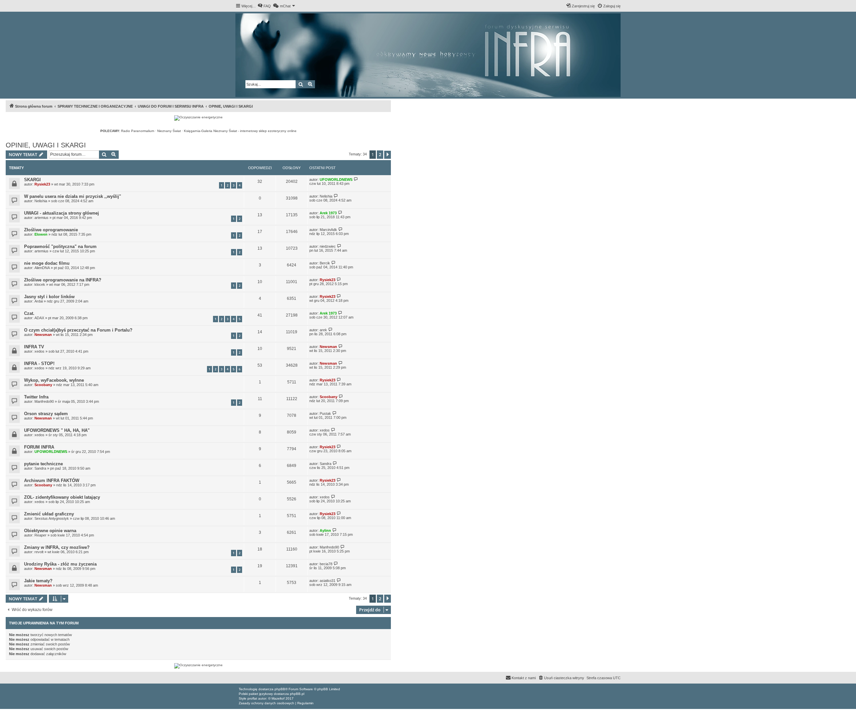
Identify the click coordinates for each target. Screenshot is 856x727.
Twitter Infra (36, 396)
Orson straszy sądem (46, 413)
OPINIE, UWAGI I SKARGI (46, 145)
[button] (387, 155)
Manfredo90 (44, 401)
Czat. (29, 313)
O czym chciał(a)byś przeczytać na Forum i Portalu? (78, 330)
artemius (41, 218)
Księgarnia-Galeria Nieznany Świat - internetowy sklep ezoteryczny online (240, 131)
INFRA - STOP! (39, 363)
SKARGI (32, 179)
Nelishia (40, 201)
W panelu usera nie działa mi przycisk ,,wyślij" (72, 196)
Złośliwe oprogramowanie (51, 229)
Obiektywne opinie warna (50, 530)
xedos (39, 351)
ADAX (39, 318)
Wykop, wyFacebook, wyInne (54, 380)
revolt (38, 552)
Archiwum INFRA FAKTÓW (51, 480)
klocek (39, 284)
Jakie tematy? (38, 580)
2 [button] (380, 154)
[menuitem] (264, 6)
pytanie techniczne (43, 463)
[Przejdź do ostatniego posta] (355, 179)
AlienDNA (42, 268)
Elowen (40, 234)
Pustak (325, 413)
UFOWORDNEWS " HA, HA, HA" (57, 430)
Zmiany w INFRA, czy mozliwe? (57, 547)
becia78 (326, 564)
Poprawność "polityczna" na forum (60, 246)
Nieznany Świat (169, 131)
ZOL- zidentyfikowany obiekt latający (62, 497)
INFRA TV (34, 346)
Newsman (43, 335)
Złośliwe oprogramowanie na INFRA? (62, 279)
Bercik (325, 263)
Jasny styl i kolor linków (49, 296)
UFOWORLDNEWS (336, 179)
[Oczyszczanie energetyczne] (198, 118)
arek (323, 330)
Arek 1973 (328, 213)
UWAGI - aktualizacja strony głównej (61, 213)
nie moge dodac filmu (47, 263)
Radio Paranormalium (137, 131)
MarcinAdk (328, 230)
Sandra (40, 468)
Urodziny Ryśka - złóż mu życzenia (60, 564)
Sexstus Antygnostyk (51, 518)
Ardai (38, 301)
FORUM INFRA (39, 447)
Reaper (40, 535)
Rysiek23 (42, 184)
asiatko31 (327, 581)
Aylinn (325, 530)
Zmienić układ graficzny (49, 513)
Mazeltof (278, 698)
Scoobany (43, 385)
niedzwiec (328, 246)
